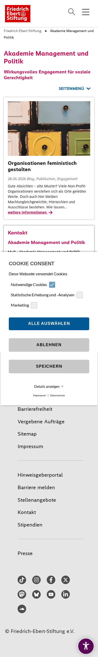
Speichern (49, 366)
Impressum (39, 395)
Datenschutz (57, 395)
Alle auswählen (49, 324)
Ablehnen (49, 345)
